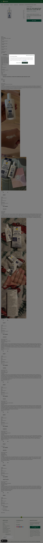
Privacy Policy (24, 60)
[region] (22, 59)
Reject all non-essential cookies (30, 55)
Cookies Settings (18, 62)
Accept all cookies (24, 62)
